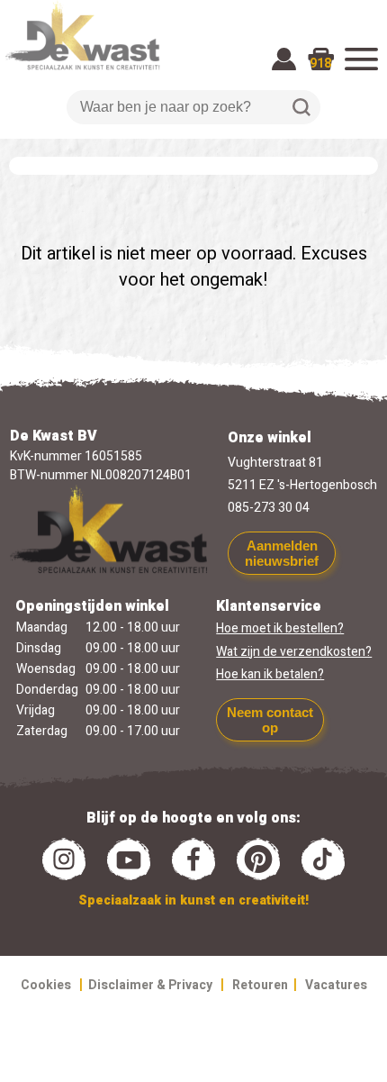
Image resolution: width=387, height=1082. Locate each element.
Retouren (260, 985)
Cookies (46, 985)
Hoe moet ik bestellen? (280, 628)
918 (320, 63)
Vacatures (336, 985)
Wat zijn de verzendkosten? (294, 651)
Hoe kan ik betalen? (270, 674)
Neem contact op (270, 720)
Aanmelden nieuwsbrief (282, 553)
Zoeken (302, 107)
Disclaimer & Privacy (150, 985)
